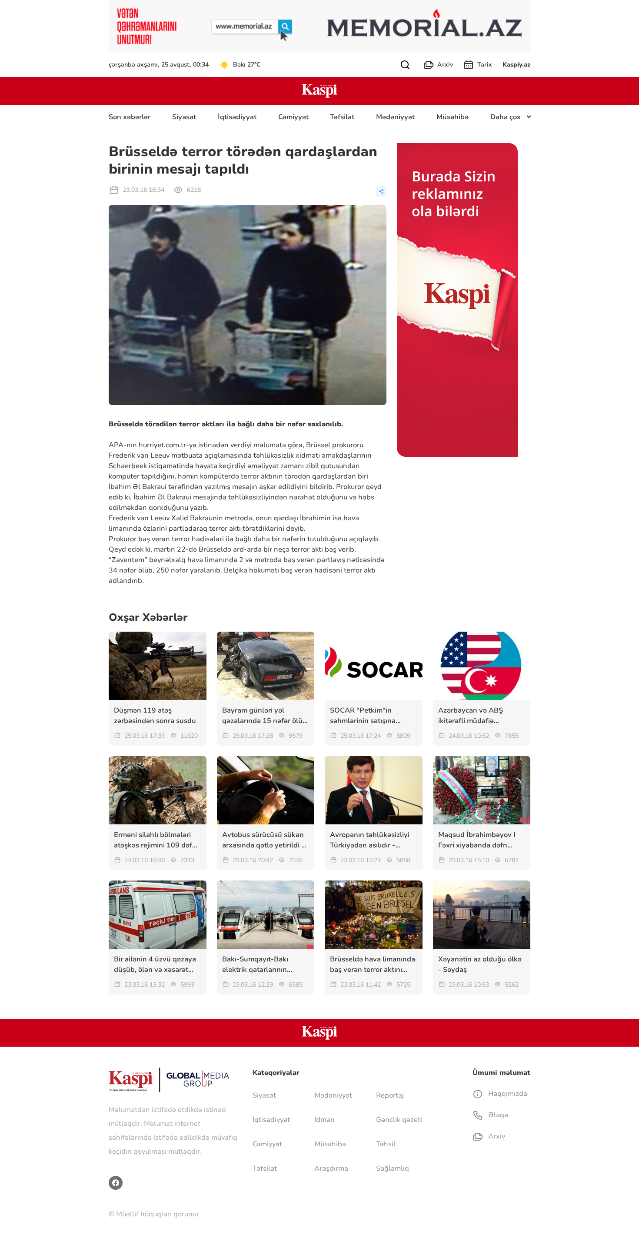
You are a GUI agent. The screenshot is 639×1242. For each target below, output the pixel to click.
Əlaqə (497, 1115)
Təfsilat (342, 117)
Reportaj (390, 1095)
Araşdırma (331, 1168)
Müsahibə (452, 117)
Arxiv (445, 64)
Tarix (484, 64)
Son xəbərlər (129, 117)
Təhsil (386, 1144)
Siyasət (184, 117)
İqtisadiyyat (237, 117)
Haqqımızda (506, 1093)
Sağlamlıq (392, 1168)
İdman (324, 1120)
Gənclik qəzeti (399, 1120)
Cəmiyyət (293, 117)
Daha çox (505, 117)
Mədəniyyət (395, 117)
